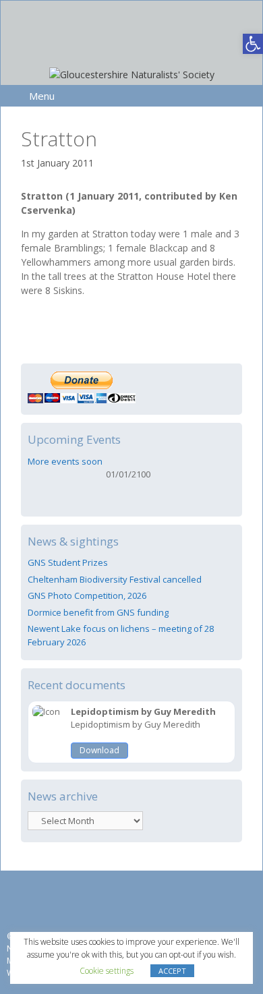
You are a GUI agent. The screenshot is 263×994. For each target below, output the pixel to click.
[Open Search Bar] (245, 96)
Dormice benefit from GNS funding (98, 612)
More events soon (65, 461)
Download (99, 750)
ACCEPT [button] (172, 971)
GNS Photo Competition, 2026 (87, 595)
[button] (253, 44)
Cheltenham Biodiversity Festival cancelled (115, 579)
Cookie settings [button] (107, 970)
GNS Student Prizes (68, 562)
